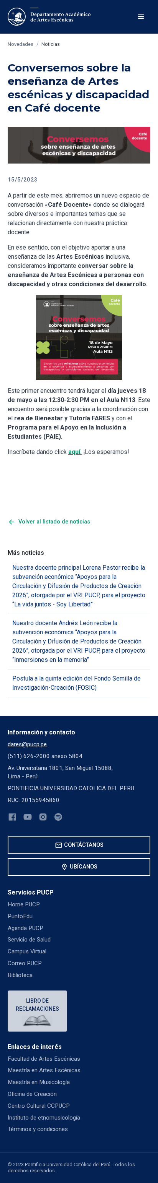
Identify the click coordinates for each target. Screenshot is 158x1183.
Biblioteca (20, 975)
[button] (141, 17)
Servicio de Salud (29, 939)
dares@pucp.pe (27, 744)
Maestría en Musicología (39, 1082)
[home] (50, 17)
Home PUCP (24, 904)
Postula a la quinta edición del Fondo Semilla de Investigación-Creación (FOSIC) (76, 683)
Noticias (50, 44)
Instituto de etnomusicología (44, 1117)
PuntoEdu (20, 916)
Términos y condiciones (38, 1129)
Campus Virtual (27, 951)
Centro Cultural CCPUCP (39, 1105)
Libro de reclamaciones (37, 1005)
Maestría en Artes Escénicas (44, 1070)
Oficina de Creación (32, 1094)
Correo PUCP (25, 963)
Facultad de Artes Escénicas (44, 1058)
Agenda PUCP (25, 928)
